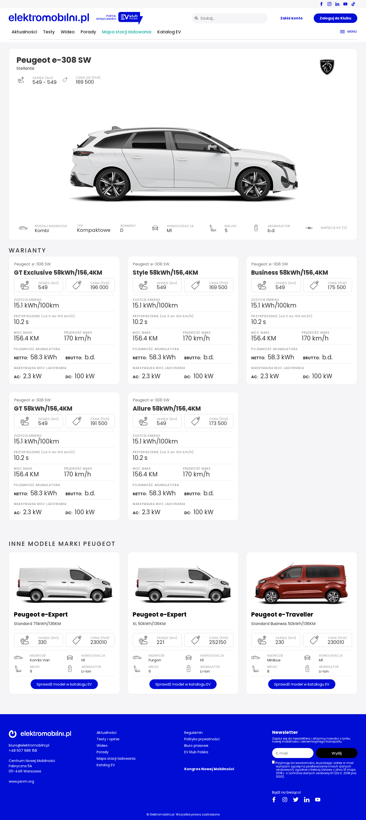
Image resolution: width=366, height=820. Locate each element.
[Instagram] (284, 799)
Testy (49, 32)
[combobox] (230, 18)
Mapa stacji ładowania (126, 32)
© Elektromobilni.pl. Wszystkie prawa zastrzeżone (183, 814)
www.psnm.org (21, 781)
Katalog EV (169, 32)
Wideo (68, 32)
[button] (64, 684)
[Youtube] (317, 799)
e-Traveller (295, 615)
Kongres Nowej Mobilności (209, 768)
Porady (88, 32)
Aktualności (24, 32)
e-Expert (54, 615)
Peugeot (27, 615)
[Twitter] (295, 799)
